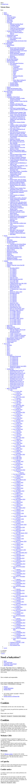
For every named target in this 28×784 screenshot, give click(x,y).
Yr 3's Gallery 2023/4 (15, 322)
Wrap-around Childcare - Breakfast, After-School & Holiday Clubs (15, 246)
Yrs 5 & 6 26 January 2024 (19, 524)
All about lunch (10, 242)
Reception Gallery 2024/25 (16, 310)
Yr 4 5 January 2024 (18, 547)
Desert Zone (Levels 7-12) (16, 371)
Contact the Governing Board (17, 28)
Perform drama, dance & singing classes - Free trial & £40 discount (18, 114)
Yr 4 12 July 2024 (17, 394)
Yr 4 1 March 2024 (18, 505)
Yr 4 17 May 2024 (17, 443)
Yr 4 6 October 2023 (18, 613)
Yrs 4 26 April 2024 (18, 467)
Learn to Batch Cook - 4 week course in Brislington (17, 145)
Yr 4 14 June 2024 (17, 426)
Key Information (8, 43)
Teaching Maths (14, 83)
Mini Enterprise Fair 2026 (16, 279)
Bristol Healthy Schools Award (14, 338)
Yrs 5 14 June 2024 (18, 429)
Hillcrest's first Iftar (14, 286)
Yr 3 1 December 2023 (18, 558)
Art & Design (16, 66)
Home (5, 12)
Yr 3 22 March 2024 (18, 477)
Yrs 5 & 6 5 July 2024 (18, 405)
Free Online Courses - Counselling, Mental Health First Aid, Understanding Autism (18, 173)
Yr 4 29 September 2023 (19, 622)
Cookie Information (8, 688)
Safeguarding (10, 42)
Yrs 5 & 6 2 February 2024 (19, 516)
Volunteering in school (12, 35)
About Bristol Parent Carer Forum (18, 50)
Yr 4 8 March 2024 (18, 496)
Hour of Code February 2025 (17, 308)
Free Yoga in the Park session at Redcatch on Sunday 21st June (18, 132)
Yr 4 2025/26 (13, 298)
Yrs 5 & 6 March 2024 (18, 491)
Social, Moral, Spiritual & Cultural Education (19, 80)
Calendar (9, 94)
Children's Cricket (14, 175)
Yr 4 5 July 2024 (17, 402)
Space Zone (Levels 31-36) (16, 377)
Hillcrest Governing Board (16, 24)
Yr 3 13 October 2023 (18, 599)
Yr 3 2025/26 (13, 297)
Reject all (3, 716)
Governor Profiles (14, 26)
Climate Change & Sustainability (15, 90)
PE (14, 78)
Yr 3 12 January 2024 (18, 535)
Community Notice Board (13, 97)
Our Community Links (15, 38)
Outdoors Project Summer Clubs (18, 112)
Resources (12, 56)
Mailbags (9, 95)
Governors (9, 22)
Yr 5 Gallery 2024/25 (15, 311)
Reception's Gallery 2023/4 (16, 318)
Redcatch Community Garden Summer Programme (17, 99)
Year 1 (8, 346)
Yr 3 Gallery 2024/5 (15, 314)
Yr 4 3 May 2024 (17, 458)
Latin (14, 74)
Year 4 (8, 350)
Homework (9, 355)
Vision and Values (11, 17)
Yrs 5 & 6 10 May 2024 (19, 454)
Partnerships (13, 39)
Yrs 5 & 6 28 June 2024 (19, 412)
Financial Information (12, 60)
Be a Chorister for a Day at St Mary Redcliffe (17, 142)
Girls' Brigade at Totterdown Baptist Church (17, 226)
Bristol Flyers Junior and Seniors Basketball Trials (18, 169)
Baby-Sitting (13, 228)
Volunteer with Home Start (16, 104)
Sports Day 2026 (14, 282)
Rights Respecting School (13, 339)
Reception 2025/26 (14, 293)
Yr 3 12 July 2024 (17, 391)
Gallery (8, 266)
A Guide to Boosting (15, 387)
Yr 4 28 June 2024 (17, 409)
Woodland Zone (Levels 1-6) (17, 370)
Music (14, 73)
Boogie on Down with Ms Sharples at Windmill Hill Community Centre (18, 192)
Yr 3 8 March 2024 (18, 493)
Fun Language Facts (15, 645)
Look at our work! (14, 643)
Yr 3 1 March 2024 (18, 502)
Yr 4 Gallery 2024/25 (15, 312)
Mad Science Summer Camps (17, 150)
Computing (16, 67)
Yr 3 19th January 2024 (19, 527)
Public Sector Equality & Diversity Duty (17, 40)
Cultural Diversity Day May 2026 (18, 283)
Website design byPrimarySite (11, 696)
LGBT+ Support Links (15, 334)
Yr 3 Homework (14, 360)
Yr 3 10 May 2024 (17, 448)
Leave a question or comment (17, 336)
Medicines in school (12, 251)
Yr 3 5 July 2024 (17, 399)
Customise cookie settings (19, 716)
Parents (5, 235)
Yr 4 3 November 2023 (19, 593)
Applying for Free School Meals (18, 244)
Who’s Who (10, 21)
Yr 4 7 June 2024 (17, 434)
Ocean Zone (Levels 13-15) (17, 384)
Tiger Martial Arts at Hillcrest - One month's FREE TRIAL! (18, 166)
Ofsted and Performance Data (14, 88)
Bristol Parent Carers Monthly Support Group (17, 218)
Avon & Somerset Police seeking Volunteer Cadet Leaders (18, 155)
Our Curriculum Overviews (16, 63)
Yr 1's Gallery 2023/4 (15, 319)
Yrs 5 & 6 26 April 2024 (19, 470)
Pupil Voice (10, 325)
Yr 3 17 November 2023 (19, 570)
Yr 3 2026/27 (13, 272)
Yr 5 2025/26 (13, 300)
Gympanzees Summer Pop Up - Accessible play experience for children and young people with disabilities (18, 118)
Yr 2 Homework (14, 359)
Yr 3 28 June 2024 (17, 406)
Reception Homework (15, 356)
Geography (16, 70)
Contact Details (10, 18)
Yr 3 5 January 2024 (18, 544)
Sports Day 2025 (14, 303)
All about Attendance (12, 241)
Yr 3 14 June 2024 (17, 423)
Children (6, 261)
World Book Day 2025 (15, 307)
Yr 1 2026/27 (13, 269)
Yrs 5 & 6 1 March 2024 (19, 507)
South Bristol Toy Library (16, 210)
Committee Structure (15, 25)
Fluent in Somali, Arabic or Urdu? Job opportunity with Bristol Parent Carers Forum (18, 136)
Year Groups (7, 343)
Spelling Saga (10, 369)
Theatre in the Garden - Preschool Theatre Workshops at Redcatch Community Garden (18, 199)
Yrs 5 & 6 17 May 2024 (19, 446)
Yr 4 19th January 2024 (19, 530)
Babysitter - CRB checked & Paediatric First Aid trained (17, 230)
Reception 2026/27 (14, 268)
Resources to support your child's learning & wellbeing (18, 366)
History (15, 71)
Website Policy (7, 689)
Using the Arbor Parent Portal (14, 256)
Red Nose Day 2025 (15, 305)
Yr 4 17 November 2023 (19, 573)
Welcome (9, 15)
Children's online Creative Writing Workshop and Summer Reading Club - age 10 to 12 (18, 126)
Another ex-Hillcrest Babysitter (17, 233)
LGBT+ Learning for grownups (18, 335)
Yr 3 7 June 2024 (17, 432)
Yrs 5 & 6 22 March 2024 (19, 479)
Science (15, 77)
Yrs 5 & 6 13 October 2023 (20, 604)
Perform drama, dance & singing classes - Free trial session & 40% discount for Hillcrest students (18, 181)
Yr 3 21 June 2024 (17, 415)
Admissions (10, 19)
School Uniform (11, 249)
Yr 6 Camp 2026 (14, 280)
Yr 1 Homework (14, 357)
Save (14, 782)
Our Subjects (13, 64)
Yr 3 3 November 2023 (19, 590)
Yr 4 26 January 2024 (18, 521)
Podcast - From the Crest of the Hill (15, 265)
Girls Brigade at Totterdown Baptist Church (17, 208)
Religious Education (18, 75)
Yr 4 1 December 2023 (18, 555)
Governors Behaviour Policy (17, 29)
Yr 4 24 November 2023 (19, 563)
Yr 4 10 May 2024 (17, 451)
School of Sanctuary (12, 341)
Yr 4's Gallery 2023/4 (15, 324)
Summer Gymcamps (15, 139)
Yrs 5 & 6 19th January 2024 (20, 533)
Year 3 (8, 349)
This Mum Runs (14, 221)
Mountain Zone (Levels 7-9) (17, 381)
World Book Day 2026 (15, 284)
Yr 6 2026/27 (13, 276)
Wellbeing (9, 254)
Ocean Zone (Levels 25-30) (17, 376)
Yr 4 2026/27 (13, 273)
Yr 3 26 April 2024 (17, 464)
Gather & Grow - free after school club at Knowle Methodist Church (18, 202)
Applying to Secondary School (14, 259)
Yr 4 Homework (14, 362)
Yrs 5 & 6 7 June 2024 (18, 437)
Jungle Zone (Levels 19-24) (17, 374)
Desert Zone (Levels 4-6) (16, 380)
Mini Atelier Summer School (17, 140)
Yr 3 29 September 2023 (19, 620)
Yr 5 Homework (14, 363)
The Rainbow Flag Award (13, 328)
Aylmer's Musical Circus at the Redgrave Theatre (17, 148)
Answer (18, 465)
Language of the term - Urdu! (17, 642)
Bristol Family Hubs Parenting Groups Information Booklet (17, 48)
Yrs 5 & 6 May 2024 (18, 461)
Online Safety (10, 255)
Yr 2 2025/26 (13, 296)
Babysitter (12, 220)
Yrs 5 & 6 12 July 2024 (19, 397)
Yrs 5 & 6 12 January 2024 (19, 541)
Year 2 (8, 348)
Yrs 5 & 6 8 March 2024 (19, 499)
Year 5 (8, 352)
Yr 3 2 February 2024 (18, 510)
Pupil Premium (10, 45)
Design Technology (18, 68)
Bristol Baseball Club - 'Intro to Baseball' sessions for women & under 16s (18, 185)
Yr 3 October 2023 (17, 607)
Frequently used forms (12, 252)
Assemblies (9, 263)
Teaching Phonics (14, 85)
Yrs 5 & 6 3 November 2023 (20, 596)
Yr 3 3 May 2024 (17, 457)
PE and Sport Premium (12, 59)
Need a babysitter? (14, 214)
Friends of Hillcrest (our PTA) (14, 31)
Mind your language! (12, 388)
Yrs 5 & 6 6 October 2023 (19, 610)
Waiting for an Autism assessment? (18, 216)
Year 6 (8, 353)
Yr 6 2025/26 (13, 301)
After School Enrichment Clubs (14, 248)
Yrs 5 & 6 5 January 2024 (19, 549)
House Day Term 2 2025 (16, 291)
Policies (9, 87)
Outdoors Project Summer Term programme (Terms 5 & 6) (18, 188)
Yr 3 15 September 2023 (19, 635)
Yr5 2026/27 (13, 275)
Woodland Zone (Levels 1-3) (17, 378)
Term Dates (10, 92)
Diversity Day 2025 (15, 304)
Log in (5, 648)
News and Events (8, 91)
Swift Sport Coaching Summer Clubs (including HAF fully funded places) (18, 109)
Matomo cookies (9, 754)
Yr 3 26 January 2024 (18, 519)
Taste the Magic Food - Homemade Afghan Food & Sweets (18, 205)
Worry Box (9, 262)
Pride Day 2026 (14, 277)
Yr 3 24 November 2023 (19, 561)
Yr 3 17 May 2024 (17, 440)
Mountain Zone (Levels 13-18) (17, 373)
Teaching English (14, 84)
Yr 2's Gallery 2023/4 (15, 321)
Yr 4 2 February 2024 (18, 513)
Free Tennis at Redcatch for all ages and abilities (17, 129)
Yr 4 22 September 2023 (19, 632)
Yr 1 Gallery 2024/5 (15, 317)
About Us (6, 14)
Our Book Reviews (15, 332)
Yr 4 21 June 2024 (17, 418)
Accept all (9, 716)
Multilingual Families (12, 258)
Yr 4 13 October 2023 (18, 601)
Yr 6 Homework (14, 364)
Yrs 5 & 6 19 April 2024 (19, 474)
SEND (8, 46)
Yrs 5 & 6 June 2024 (18, 420)
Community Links (11, 36)
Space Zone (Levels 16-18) (16, 385)
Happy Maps (13, 57)
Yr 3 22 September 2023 (19, 625)
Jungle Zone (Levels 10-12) (17, 383)
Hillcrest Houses (11, 326)
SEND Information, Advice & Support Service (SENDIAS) (17, 54)
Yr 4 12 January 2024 (18, 538)
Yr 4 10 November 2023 (19, 583)
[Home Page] (4, 4)
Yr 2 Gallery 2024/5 (15, 315)
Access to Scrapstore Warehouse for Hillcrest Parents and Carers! (18, 158)
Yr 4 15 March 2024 (18, 488)
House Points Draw (15, 287)
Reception (9, 345)
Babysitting (13, 234)
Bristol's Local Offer (15, 52)
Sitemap (6, 686)
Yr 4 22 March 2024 (18, 482)
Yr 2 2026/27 (13, 270)
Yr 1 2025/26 (13, 294)
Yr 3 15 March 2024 (18, 485)
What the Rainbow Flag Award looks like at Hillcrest (17, 330)
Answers (18, 392)
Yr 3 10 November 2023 (19, 580)
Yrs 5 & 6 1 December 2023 (20, 552)
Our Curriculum (11, 61)
